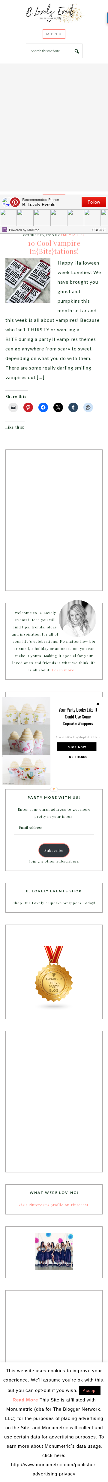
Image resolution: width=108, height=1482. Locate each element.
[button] (78, 716)
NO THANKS (78, 756)
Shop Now (77, 747)
